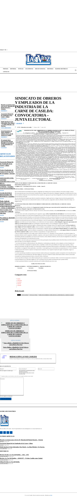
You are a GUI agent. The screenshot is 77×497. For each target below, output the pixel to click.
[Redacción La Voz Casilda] (16, 127)
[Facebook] (8, 50)
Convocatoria (24, 294)
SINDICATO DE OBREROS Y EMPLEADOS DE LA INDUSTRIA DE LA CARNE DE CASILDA (56, 294)
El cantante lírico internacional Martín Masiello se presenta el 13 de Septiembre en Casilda (7, 143)
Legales (3, 118)
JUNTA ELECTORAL (33, 294)
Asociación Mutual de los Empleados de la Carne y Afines (7, 115)
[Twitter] (14, 50)
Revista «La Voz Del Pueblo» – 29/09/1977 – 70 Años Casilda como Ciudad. (21, 458)
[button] (75, 70)
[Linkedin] (11, 50)
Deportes (4, 110)
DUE (51, 495)
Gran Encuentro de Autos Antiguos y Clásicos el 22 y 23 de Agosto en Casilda (7, 133)
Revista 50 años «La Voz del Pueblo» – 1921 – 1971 (14, 454)
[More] (75, 127)
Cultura (3, 147)
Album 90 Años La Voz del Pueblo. (10, 462)
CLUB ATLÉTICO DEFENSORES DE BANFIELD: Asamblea (7, 194)
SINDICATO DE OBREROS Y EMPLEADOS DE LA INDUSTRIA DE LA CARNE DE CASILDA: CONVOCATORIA (14, 333)
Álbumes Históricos (4, 456)
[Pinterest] (66, 127)
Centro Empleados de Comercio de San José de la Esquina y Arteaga (7, 171)
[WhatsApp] (71, 127)
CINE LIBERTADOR (6, 127)
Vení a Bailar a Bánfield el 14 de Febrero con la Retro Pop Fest (15, 348)
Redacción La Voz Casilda (26, 127)
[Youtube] (17, 50)
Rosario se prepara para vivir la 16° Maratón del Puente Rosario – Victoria (8, 107)
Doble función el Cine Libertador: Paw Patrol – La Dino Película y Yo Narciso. (7, 124)
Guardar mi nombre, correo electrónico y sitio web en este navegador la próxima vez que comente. (17, 376)
